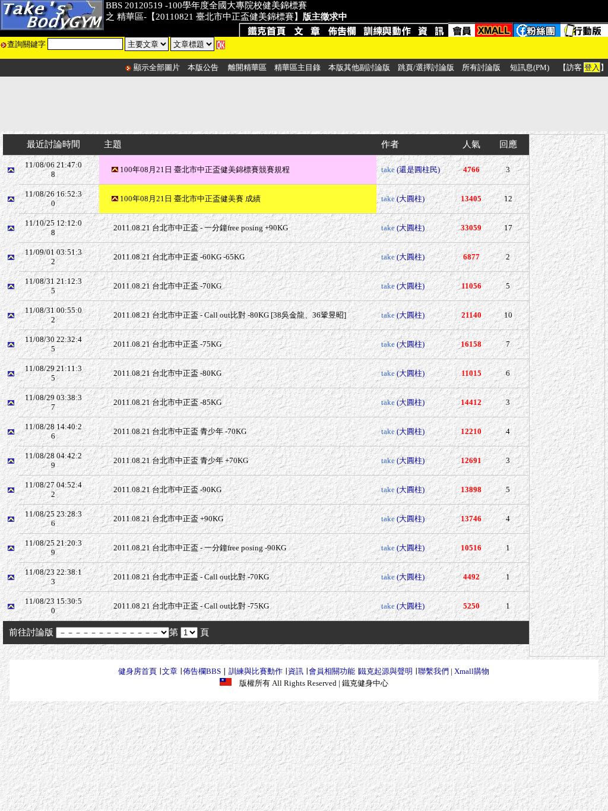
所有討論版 (481, 67)
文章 (170, 671)
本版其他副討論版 (359, 67)
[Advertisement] (304, 104)
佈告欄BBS (202, 671)
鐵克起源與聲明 (386, 671)
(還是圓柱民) (418, 169)
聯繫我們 (433, 671)
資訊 (295, 671)
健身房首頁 (137, 671)
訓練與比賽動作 (256, 671)
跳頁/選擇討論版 (426, 67)
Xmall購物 (471, 671)
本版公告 (203, 67)
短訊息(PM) (529, 67)
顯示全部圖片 (157, 67)
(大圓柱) (411, 198)
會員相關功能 (332, 671)
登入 (592, 67)
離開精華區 (247, 67)
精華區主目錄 (297, 67)
